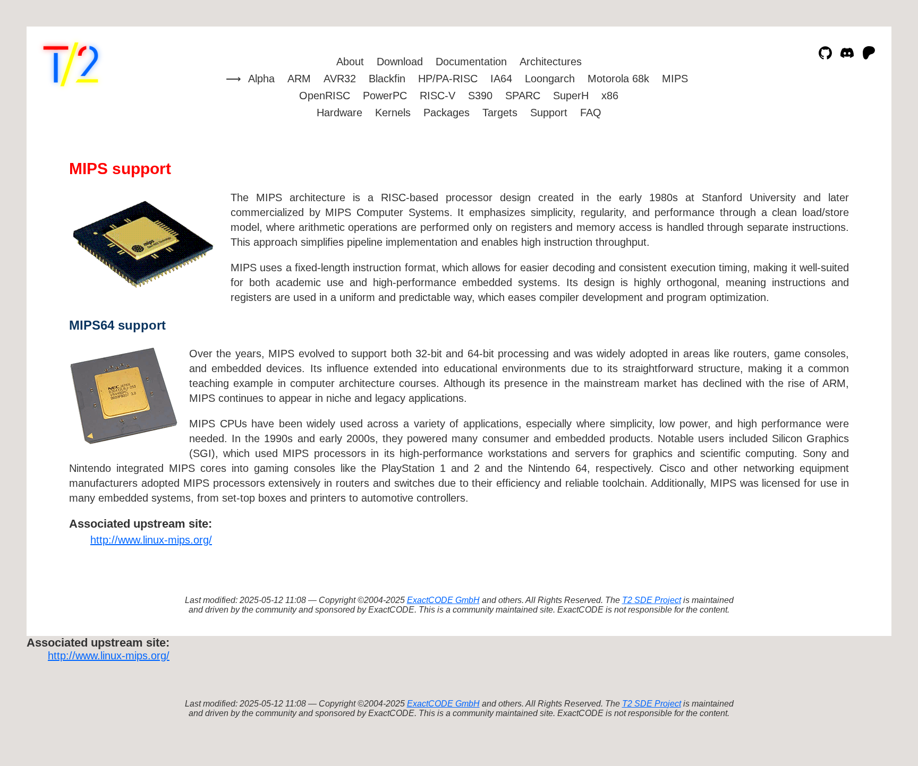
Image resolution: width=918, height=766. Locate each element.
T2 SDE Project (651, 600)
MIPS (675, 78)
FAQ (590, 112)
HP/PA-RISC (448, 78)
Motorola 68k (618, 78)
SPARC (522, 95)
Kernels (393, 112)
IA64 (501, 78)
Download (400, 61)
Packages (446, 112)
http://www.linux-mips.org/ (151, 540)
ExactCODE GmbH (443, 600)
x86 (609, 95)
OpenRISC (324, 95)
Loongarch (550, 78)
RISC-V (437, 95)
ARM (299, 78)
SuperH (571, 95)
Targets (499, 112)
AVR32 (340, 78)
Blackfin (387, 78)
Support (548, 112)
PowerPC (385, 95)
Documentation (471, 61)
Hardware (339, 112)
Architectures (551, 61)
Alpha (261, 78)
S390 (480, 95)
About (350, 61)
